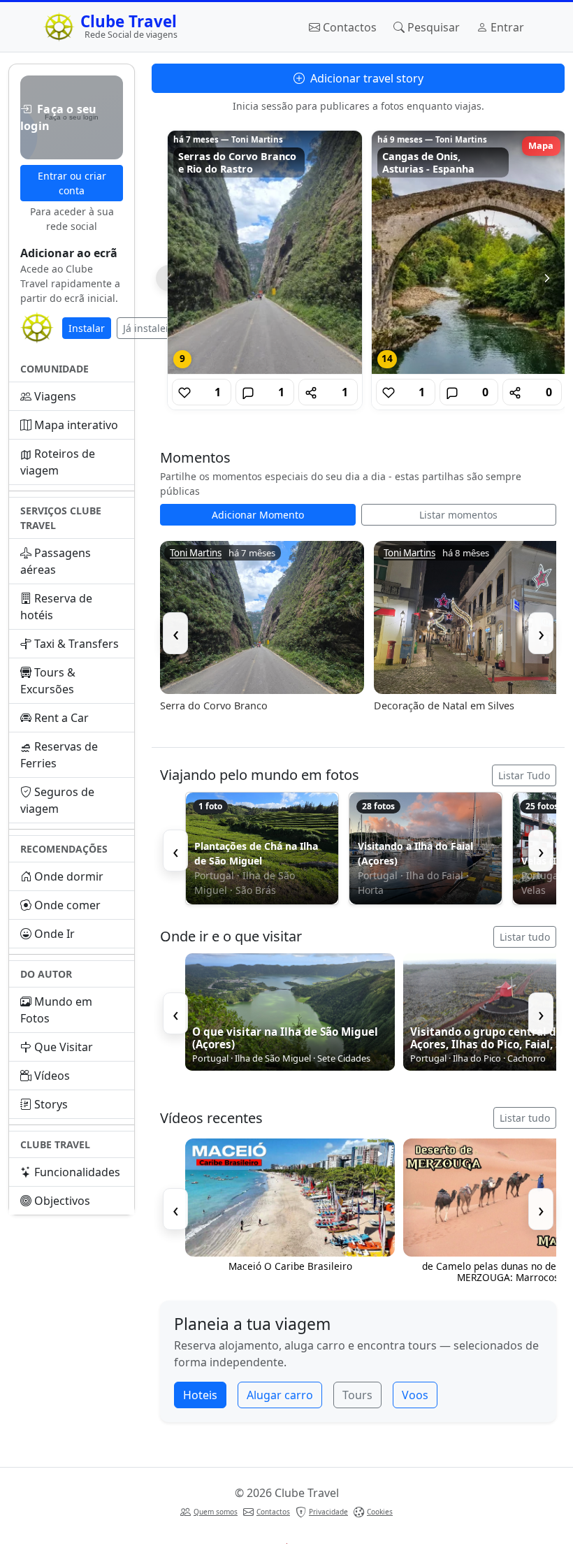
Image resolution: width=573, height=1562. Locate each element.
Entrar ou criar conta (72, 183)
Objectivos (62, 1200)
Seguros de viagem (57, 800)
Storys (51, 1104)
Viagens (55, 396)
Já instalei (145, 328)
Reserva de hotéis (56, 607)
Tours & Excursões (47, 681)
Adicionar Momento (258, 514)
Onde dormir (68, 876)
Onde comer (67, 905)
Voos (415, 1395)
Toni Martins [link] (196, 553)
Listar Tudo (524, 775)
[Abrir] (265, 252)
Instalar (86, 328)
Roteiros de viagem (57, 462)
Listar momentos (458, 514)
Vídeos (52, 1075)
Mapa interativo (76, 425)
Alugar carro (280, 1395)
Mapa (540, 145)
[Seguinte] (547, 278)
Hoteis (200, 1395)
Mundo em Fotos (56, 1010)
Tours (357, 1395)
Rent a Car (61, 717)
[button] (71, 117)
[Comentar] (248, 392)
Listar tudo (525, 936)
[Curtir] (184, 392)
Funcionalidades (77, 1172)
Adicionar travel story (365, 78)
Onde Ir (54, 933)
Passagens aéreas (55, 561)
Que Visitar (63, 1047)
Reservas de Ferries (59, 755)
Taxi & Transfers (76, 643)
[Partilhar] (311, 392)
